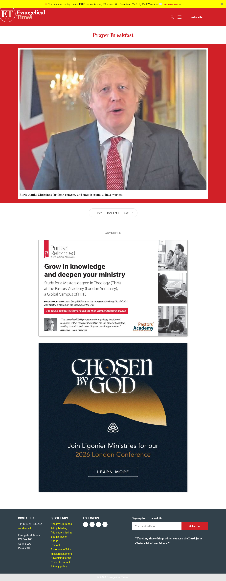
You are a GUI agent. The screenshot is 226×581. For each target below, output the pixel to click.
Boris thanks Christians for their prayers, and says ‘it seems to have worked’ (72, 194)
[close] (222, 4)
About (54, 541)
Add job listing (59, 528)
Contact (55, 545)
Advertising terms (61, 557)
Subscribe (197, 17)
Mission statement (61, 553)
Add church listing (61, 532)
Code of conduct (60, 562)
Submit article (59, 536)
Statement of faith (61, 549)
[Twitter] (92, 524)
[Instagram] (98, 524)
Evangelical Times (117, 577)
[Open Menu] (179, 17)
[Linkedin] (105, 524)
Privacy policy (59, 566)
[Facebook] (85, 524)
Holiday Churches (61, 524)
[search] (172, 17)
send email (24, 528)
